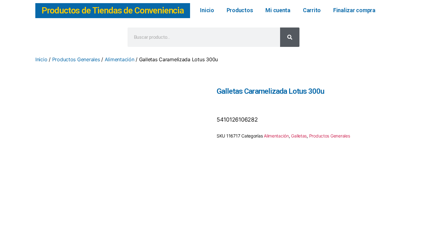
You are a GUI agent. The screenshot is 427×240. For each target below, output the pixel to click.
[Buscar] (289, 37)
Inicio (207, 10)
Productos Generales (76, 59)
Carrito (312, 10)
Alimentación (119, 59)
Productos (240, 10)
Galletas (299, 135)
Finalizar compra (354, 10)
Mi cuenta (277, 10)
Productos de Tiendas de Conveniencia (113, 10)
